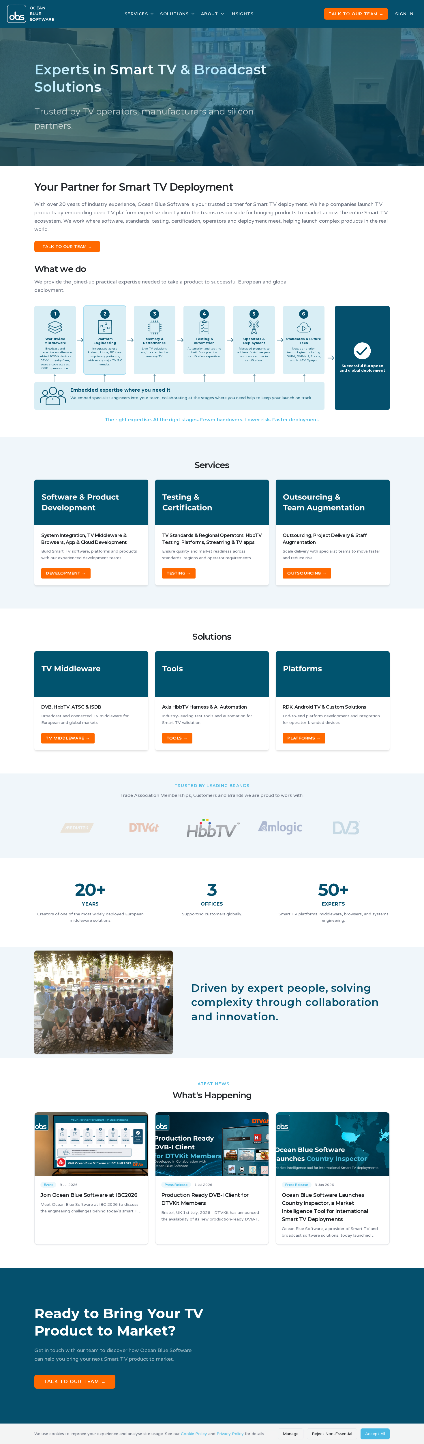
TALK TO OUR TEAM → (67, 246)
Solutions (174, 13)
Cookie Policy (194, 1433)
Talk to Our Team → (356, 13)
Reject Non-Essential (332, 1433)
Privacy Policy (230, 1433)
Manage (291, 1433)
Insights (242, 13)
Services (136, 13)
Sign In (404, 13)
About (209, 13)
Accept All (375, 1433)
